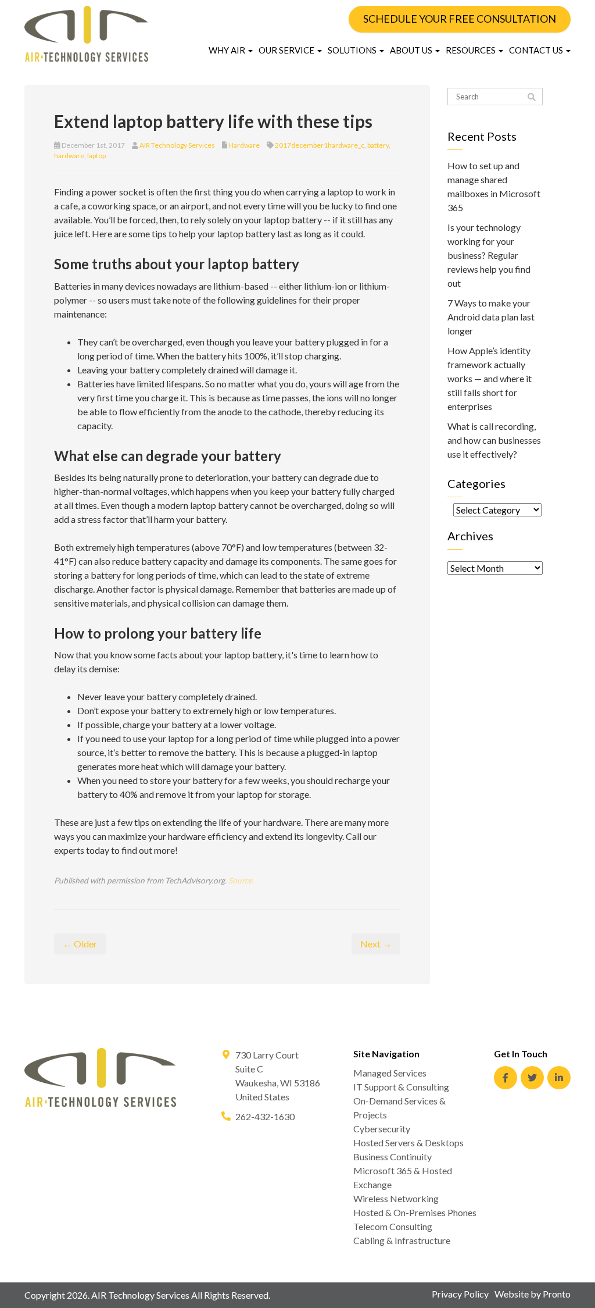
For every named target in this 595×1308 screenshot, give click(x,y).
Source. (241, 880)
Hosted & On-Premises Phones (414, 1212)
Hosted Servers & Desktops (408, 1142)
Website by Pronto (532, 1293)
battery (378, 145)
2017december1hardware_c (319, 145)
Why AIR (228, 50)
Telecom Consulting (392, 1226)
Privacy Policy (460, 1293)
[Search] (532, 97)
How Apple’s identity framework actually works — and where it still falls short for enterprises (489, 378)
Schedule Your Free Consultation (459, 18)
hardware (69, 155)
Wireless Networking (396, 1198)
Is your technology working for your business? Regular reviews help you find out (489, 255)
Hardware (244, 145)
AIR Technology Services (177, 145)
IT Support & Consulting (401, 1086)
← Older (80, 943)
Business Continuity (392, 1156)
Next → (376, 943)
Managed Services (389, 1072)
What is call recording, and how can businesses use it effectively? (494, 439)
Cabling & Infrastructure (401, 1240)
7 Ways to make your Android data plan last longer (491, 316)
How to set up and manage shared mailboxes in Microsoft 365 (493, 186)
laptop (96, 155)
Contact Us (537, 50)
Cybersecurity (381, 1128)
